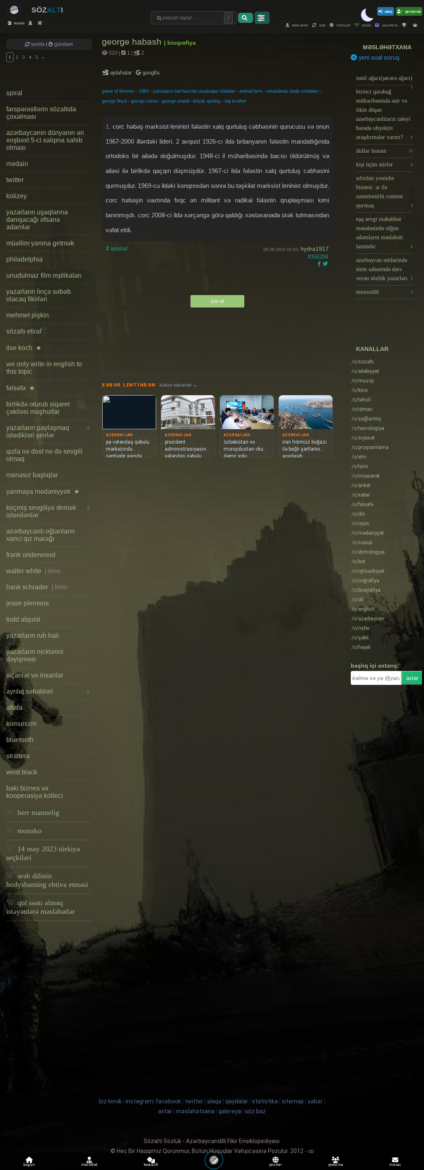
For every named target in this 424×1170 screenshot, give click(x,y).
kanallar (372, 349)
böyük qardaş (207, 101)
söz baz (255, 1111)
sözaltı (363, 362)
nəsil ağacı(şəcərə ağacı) (384, 80)
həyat (361, 647)
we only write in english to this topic (44, 367)
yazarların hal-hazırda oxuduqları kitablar (194, 91)
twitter (15, 179)
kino (360, 390)
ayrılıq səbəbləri (47, 691)
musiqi (363, 381)
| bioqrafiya (180, 42)
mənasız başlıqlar (32, 474)
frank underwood (30, 554)
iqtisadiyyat (368, 571)
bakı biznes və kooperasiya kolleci (34, 792)
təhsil (361, 400)
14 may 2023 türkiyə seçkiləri (43, 853)
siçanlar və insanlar (34, 675)
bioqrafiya (366, 590)
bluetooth (20, 739)
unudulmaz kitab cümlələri (292, 91)
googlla (150, 73)
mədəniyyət (368, 533)
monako (28, 830)
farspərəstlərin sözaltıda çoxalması (41, 113)
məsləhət (299, 25)
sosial (362, 542)
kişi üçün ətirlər (384, 164)
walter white (33, 570)
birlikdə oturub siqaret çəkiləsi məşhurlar (38, 408)
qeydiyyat (412, 11)
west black (21, 772)
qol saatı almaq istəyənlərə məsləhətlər (40, 907)
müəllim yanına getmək (40, 243)
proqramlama (370, 447)
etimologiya (368, 552)
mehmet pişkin (27, 315)
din (358, 514)
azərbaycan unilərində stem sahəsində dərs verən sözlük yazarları (384, 269)
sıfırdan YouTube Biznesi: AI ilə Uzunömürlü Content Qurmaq (384, 192)
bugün (18, 23)
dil (358, 600)
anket (361, 485)
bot (358, 562)
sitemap (293, 1101)
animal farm (251, 91)
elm (359, 457)
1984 (144, 91)
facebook (168, 1101)
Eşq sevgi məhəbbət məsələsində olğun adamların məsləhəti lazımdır (384, 233)
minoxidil (384, 292)
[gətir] (245, 18)
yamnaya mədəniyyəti (43, 491)
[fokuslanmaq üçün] (41, 23)
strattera (18, 755)
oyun (360, 523)
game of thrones (118, 91)
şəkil (360, 638)
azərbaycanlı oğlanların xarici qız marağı (40, 535)
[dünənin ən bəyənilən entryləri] (405, 25)
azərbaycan (368, 619)
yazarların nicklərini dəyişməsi (34, 655)
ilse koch (23, 347)
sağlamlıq (366, 419)
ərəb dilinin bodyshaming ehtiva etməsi (47, 880)
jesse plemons (27, 603)
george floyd (114, 101)
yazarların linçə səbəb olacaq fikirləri (38, 295)
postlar (343, 25)
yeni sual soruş (378, 57)
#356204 (318, 257)
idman (362, 409)
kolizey (16, 195)
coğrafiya (365, 581)
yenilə (38, 44)
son (321, 25)
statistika (265, 1101)
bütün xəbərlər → (178, 385)
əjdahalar (121, 73)
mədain (17, 163)
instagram (139, 1101)
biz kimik (111, 1101)
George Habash (133, 41)
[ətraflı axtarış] (262, 18)
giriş (389, 11)
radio (366, 25)
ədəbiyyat (365, 371)
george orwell (175, 101)
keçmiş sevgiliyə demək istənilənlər (47, 511)
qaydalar (236, 1101)
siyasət (363, 438)
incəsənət (366, 476)
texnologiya (368, 428)
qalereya (389, 25)
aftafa (14, 707)
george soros (144, 101)
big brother (235, 101)
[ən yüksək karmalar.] (416, 25)
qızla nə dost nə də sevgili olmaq (44, 455)
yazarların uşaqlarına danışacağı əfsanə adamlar (37, 220)
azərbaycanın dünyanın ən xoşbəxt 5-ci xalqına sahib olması (45, 140)
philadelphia (24, 259)
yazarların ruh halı (32, 635)
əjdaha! (117, 248)
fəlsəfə (20, 388)
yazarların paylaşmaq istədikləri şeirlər (47, 431)
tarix (360, 466)
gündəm (63, 44)
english (363, 609)
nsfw (360, 628)
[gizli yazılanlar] (31, 23)
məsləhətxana (387, 47)
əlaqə (214, 1101)
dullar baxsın (384, 151)
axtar (412, 678)
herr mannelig (37, 812)
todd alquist (23, 619)
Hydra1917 (315, 248)
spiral (14, 92)
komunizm (21, 723)
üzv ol (217, 301)
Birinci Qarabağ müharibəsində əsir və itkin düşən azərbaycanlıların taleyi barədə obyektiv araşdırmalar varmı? (384, 114)
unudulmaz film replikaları (44, 275)
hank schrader (36, 587)
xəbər (361, 495)
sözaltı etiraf (23, 331)
